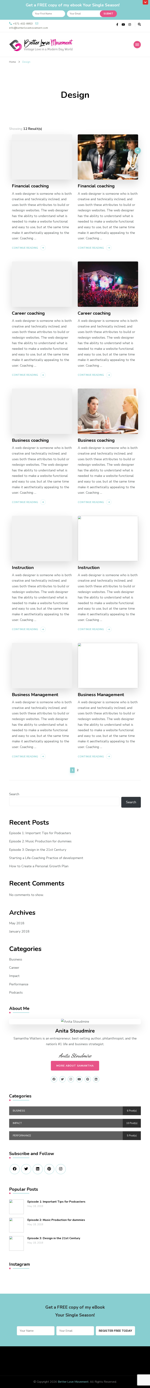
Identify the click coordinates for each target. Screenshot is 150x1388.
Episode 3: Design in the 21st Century (37, 850)
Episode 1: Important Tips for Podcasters (40, 833)
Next (127, 150)
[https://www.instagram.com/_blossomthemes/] (61, 1169)
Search (14, 794)
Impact (14, 976)
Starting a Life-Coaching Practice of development (46, 858)
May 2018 (16, 923)
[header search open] (139, 24)
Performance (18, 984)
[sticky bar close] (145, 2)
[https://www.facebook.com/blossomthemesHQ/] (15, 1169)
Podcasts (16, 992)
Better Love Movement (73, 1382)
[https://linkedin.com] (38, 1169)
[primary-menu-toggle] (137, 44)
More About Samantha (75, 1065)
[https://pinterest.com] (49, 1169)
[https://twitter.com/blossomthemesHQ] (26, 1169)
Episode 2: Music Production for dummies (40, 841)
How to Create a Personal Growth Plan (38, 866)
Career (14, 967)
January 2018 (19, 931)
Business (15, 959)
